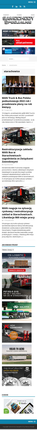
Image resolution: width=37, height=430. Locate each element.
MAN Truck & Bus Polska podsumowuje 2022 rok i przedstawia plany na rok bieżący (17, 102)
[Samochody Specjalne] (18, 19)
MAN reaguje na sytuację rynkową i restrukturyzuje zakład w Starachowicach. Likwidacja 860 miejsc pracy (18, 212)
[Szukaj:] (18, 59)
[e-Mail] (24, 6)
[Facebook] (12, 6)
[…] (31, 122)
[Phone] (20, 6)
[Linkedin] (16, 6)
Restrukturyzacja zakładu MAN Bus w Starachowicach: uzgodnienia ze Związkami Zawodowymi (17, 155)
